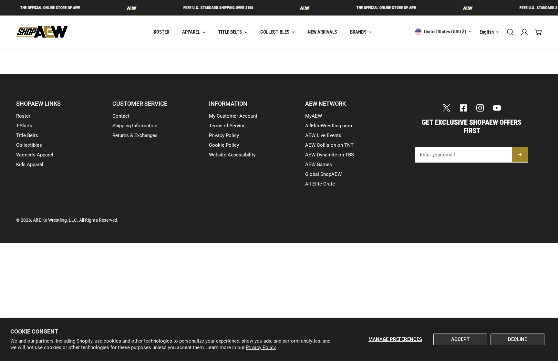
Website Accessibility (232, 155)
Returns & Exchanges (135, 135)
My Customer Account (233, 116)
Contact (120, 116)
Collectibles (29, 145)
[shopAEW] (42, 31)
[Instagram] (480, 108)
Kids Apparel (29, 164)
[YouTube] (497, 108)
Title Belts (27, 135)
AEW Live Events (323, 135)
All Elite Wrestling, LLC (55, 220)
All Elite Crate (320, 184)
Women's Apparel (34, 155)
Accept (460, 339)
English (487, 32)
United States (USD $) (445, 32)
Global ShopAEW (323, 174)
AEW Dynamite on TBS (329, 155)
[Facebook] (463, 108)
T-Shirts (24, 126)
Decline (517, 339)
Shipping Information (134, 126)
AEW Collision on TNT (329, 145)
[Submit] (520, 154)
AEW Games (318, 164)
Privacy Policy (261, 347)
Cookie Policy (224, 145)
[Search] (510, 32)
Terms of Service (227, 126)
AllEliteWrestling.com (328, 126)
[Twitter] (446, 108)
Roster (23, 116)
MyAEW (313, 116)
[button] (539, 32)
